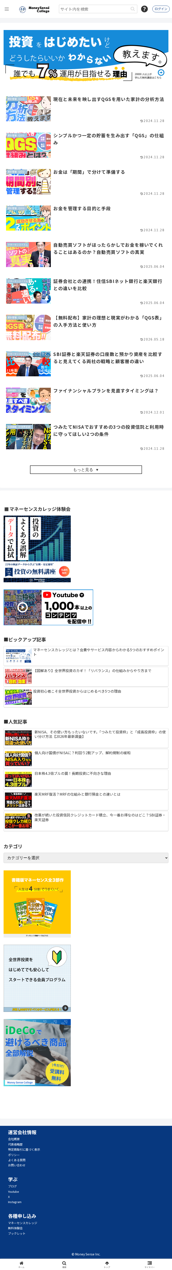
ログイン (161, 8)
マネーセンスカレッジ (22, 1223)
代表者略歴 (15, 1144)
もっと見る (83, 469)
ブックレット (17, 1233)
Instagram (15, 1202)
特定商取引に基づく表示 (24, 1149)
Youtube (13, 1191)
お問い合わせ (17, 1165)
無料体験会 (15, 1228)
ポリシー (14, 1155)
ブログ (12, 1186)
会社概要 (14, 1139)
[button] (133, 8)
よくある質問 (17, 1160)
